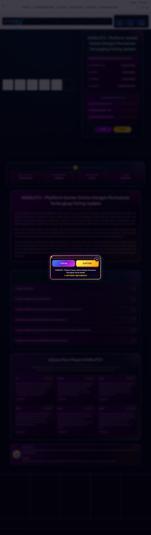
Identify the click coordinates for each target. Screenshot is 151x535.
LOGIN (63, 263)
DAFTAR (87, 263)
